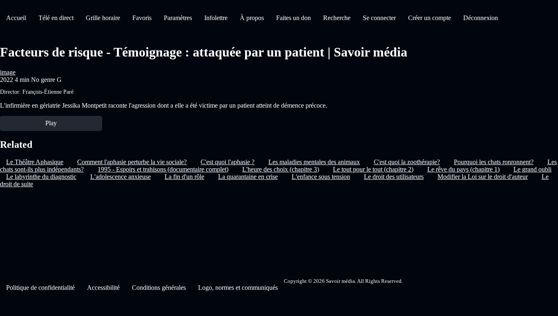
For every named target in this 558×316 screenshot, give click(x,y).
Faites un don (293, 17)
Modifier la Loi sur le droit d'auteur (482, 176)
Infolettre (216, 17)
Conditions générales (159, 287)
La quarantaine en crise (248, 176)
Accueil (16, 17)
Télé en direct (56, 17)
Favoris (142, 17)
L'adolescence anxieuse (120, 176)
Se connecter (379, 17)
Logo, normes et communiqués (238, 287)
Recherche (336, 17)
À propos (252, 17)
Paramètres (178, 17)
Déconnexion (480, 17)
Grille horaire (103, 17)
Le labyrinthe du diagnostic (41, 176)
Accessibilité (103, 287)
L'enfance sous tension (321, 176)
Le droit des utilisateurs (394, 176)
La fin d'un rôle (184, 176)
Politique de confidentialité (40, 287)
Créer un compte (429, 17)
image (8, 72)
